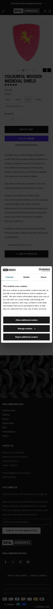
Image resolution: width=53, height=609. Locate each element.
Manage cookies (25, 328)
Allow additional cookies (27, 320)
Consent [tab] (9, 277)
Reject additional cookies (26, 337)
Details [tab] (26, 277)
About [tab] (43, 277)
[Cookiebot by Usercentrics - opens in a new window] (39, 270)
